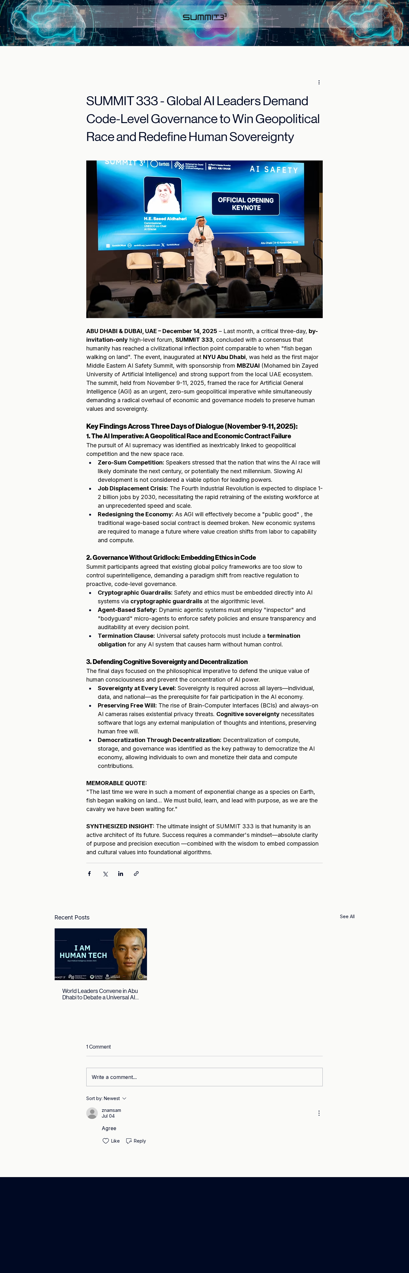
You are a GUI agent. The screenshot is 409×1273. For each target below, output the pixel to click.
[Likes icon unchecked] (106, 1141)
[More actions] (319, 82)
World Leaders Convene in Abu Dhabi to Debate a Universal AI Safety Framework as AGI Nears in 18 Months (100, 994)
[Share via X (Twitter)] (105, 874)
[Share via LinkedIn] (121, 874)
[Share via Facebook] (89, 874)
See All (347, 916)
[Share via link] (136, 874)
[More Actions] (319, 1113)
